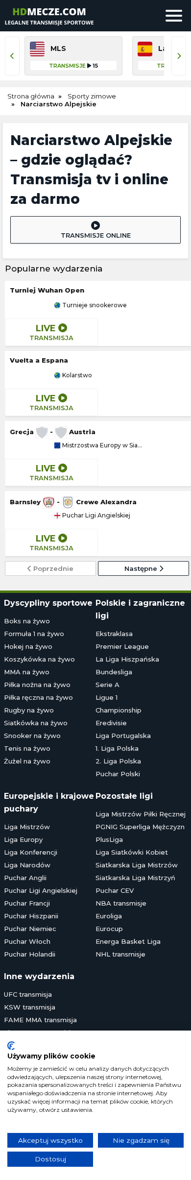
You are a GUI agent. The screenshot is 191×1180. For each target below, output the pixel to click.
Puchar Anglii (25, 878)
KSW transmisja (29, 1007)
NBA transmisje (121, 903)
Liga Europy (23, 839)
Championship (119, 710)
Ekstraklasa (114, 634)
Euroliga (109, 916)
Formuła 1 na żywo (34, 634)
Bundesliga (114, 672)
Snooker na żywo (32, 735)
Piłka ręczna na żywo (38, 697)
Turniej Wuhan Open (47, 290)
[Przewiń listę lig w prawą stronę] (178, 55)
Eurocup (109, 929)
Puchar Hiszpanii (31, 916)
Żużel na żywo (27, 761)
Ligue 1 (107, 697)
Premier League (122, 646)
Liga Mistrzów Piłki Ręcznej (141, 814)
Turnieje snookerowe (94, 305)
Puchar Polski (118, 774)
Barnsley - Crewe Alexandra (73, 502)
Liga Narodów (27, 865)
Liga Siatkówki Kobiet (132, 852)
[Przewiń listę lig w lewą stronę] (12, 55)
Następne (141, 568)
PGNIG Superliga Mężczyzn (140, 827)
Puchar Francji (27, 903)
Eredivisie (111, 723)
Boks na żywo (27, 621)
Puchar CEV (115, 890)
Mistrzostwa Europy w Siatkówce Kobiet (101, 445)
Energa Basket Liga (128, 941)
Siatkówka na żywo (36, 723)
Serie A (107, 684)
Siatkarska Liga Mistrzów (137, 865)
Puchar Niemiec (30, 929)
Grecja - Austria (53, 432)
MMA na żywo (26, 672)
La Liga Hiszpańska (127, 659)
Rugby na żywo (29, 710)
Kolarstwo (76, 375)
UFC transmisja (28, 994)
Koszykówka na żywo (39, 659)
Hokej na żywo (28, 646)
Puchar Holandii (29, 954)
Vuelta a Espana (39, 360)
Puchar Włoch (27, 941)
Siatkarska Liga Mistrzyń (135, 878)
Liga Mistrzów (27, 827)
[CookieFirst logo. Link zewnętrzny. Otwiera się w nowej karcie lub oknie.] (11, 1045)
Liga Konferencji (30, 852)
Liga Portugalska (123, 735)
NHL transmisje (120, 954)
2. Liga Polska (118, 761)
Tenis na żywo (27, 748)
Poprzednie (52, 568)
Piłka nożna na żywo (37, 684)
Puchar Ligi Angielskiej (95, 515)
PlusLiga (109, 839)
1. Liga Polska (117, 748)
